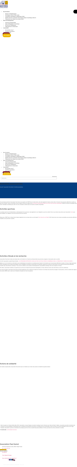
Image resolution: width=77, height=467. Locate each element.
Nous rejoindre (7, 35)
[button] (28, 94)
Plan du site (22, 464)
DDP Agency (2, 465)
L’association (6, 27)
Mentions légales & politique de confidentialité (11, 464)
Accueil (1, 187)
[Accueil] (4, 8)
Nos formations (6, 11)
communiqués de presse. (12, 429)
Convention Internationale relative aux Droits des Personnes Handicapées (47, 203)
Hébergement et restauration (11, 26)
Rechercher (54, 176)
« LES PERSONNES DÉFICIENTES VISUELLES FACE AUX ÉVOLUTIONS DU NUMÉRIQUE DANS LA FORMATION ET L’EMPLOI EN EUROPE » (45, 261)
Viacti (72, 212)
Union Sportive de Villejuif (43, 217)
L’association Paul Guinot (9, 187)
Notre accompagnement (8, 20)
